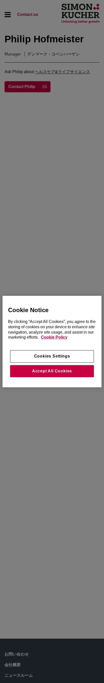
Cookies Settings (52, 356)
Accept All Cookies (52, 371)
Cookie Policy (54, 337)
